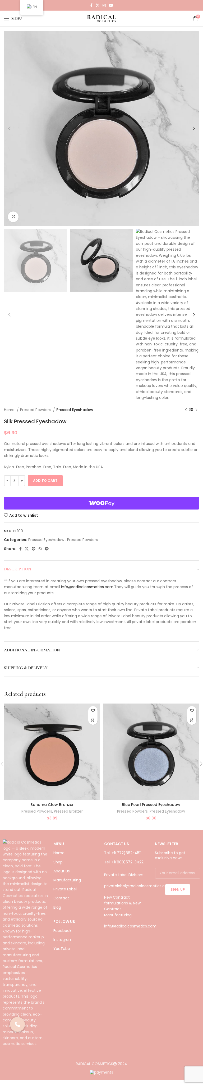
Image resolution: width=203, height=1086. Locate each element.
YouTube (61, 948)
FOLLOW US (64, 921)
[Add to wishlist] (93, 710)
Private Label (65, 889)
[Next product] (196, 410)
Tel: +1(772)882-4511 (122, 852)
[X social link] (97, 5)
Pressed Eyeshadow (74, 409)
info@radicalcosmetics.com (87, 586)
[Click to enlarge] (13, 216)
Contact (61, 898)
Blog (57, 907)
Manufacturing (67, 880)
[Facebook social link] (91, 5)
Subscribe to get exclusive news (170, 855)
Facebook (62, 930)
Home (10, 409)
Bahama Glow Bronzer (52, 804)
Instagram (62, 939)
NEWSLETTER (166, 843)
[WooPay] (101, 503)
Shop (58, 862)
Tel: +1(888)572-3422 (124, 862)
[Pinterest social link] (33, 548)
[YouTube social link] (111, 5)
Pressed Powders (36, 409)
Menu (58, 843)
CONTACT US (116, 843)
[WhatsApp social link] (40, 548)
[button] (93, 720)
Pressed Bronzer (68, 811)
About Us (61, 871)
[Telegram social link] (46, 548)
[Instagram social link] (104, 5)
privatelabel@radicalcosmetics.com (137, 886)
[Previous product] (185, 410)
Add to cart (45, 480)
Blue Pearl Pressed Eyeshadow (151, 804)
